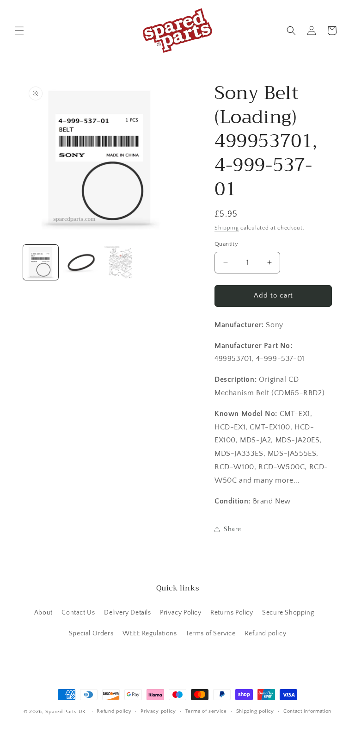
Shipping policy (255, 711)
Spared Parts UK (65, 711)
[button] (19, 30)
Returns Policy (231, 612)
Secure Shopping (288, 612)
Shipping (226, 228)
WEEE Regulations (149, 633)
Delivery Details (127, 612)
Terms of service (206, 711)
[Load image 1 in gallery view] (40, 262)
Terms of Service (211, 633)
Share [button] (232, 529)
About (43, 612)
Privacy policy (158, 711)
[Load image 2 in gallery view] (80, 262)
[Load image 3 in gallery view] (120, 262)
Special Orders (91, 633)
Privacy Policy (180, 612)
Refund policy (265, 633)
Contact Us (78, 612)
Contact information (307, 711)
